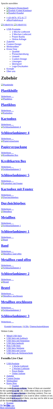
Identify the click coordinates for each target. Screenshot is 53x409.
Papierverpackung (14, 147)
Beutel (5, 288)
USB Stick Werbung (15, 348)
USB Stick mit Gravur (16, 350)
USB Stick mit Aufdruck (17, 338)
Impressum (17, 326)
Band (4, 245)
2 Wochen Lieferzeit (21, 34)
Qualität (15, 51)
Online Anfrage (19, 39)
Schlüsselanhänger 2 (15, 273)
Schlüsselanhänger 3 (15, 316)
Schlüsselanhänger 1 (15, 231)
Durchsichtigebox (13, 203)
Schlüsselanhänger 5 (15, 175)
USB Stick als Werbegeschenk (20, 353)
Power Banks (18, 37)
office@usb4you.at (15, 20)
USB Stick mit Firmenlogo (18, 341)
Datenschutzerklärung (39, 326)
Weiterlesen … (7, 96)
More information (7, 408)
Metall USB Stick (14, 336)
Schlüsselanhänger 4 (15, 133)
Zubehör (11, 42)
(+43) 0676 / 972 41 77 (16, 17)
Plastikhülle (9, 90)
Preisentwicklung (20, 54)
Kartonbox (8, 118)
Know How (12, 49)
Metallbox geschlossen (16, 302)
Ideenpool (17, 64)
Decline (6, 405)
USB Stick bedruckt (15, 343)
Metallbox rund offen (16, 259)
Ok (1, 405)
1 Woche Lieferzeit (21, 32)
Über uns (11, 71)
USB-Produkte (14, 29)
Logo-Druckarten (20, 66)
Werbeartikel (13, 46)
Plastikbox (8, 104)
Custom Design (14, 44)
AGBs (26, 326)
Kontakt (10, 69)
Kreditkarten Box (13, 161)
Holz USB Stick (14, 345)
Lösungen (17, 61)
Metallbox (8, 217)
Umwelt (15, 56)
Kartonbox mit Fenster (17, 189)
